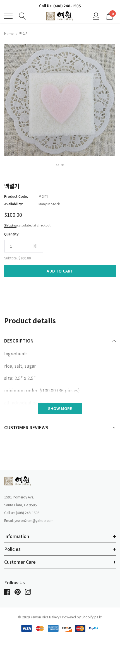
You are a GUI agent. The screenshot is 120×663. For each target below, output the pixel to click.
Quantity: (12, 234)
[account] (96, 15)
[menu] (8, 16)
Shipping (10, 225)
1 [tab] (57, 165)
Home (8, 33)
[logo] (60, 16)
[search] (22, 15)
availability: (13, 203)
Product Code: (16, 196)
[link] (18, 481)
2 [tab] (62, 165)
